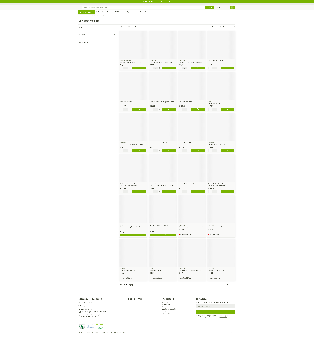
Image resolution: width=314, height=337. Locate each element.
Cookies (113, 332)
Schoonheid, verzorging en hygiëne (89, 22)
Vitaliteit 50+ (89, 40)
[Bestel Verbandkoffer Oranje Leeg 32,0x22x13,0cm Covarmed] (139, 191)
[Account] (228, 7)
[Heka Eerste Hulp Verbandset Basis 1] (133, 209)
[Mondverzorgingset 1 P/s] (133, 253)
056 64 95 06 (89, 309)
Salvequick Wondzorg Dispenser (160, 225)
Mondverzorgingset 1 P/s (128, 270)
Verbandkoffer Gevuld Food (188, 184)
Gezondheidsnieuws (169, 307)
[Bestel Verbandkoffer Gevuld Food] (198, 191)
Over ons (165, 302)
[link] (228, 284)
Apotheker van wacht (169, 309)
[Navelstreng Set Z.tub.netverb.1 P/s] (192, 253)
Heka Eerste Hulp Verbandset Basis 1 (131, 227)
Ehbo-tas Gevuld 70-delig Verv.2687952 (162, 185)
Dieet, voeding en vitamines (89, 28)
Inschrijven (216, 312)
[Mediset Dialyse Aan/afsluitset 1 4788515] (192, 209)
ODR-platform (121, 332)
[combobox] (143, 7)
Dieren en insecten (89, 54)
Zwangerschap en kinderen (89, 34)
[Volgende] (234, 284)
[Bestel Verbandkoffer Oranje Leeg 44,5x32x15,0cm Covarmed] (227, 191)
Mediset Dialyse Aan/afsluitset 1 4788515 (191, 227)
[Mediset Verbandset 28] (221, 209)
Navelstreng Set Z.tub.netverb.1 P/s (190, 270)
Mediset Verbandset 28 (215, 227)
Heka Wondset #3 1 (156, 270)
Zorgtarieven (166, 313)
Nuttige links (166, 304)
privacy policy (223, 317)
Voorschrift (166, 311)
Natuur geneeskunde (89, 45)
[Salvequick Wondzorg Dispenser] (163, 209)
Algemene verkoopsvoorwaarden (88, 332)
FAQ (129, 302)
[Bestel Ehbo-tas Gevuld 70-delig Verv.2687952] (169, 191)
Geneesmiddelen (89, 59)
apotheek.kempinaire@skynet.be (97, 311)
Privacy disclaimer (104, 332)
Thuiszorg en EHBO (89, 50)
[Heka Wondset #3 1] (163, 253)
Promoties (83, 16)
